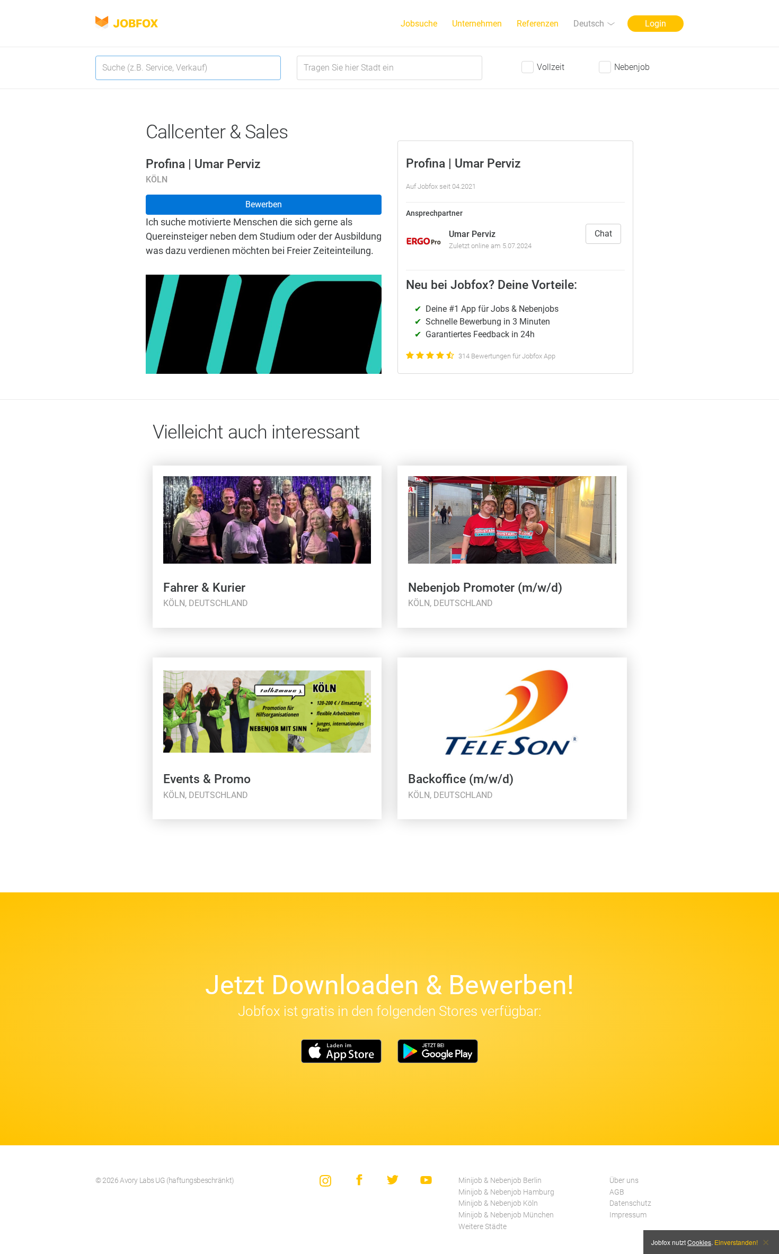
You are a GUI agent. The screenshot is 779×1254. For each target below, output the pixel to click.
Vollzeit (550, 67)
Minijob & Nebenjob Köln (498, 1203)
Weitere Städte (482, 1226)
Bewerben (263, 204)
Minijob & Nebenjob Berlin (500, 1180)
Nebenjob (632, 67)
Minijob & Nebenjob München (506, 1215)
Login (655, 24)
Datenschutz (630, 1203)
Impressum (628, 1215)
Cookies (699, 1242)
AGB (616, 1192)
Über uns (624, 1180)
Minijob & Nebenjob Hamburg (506, 1192)
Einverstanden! (736, 1242)
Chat (603, 234)
